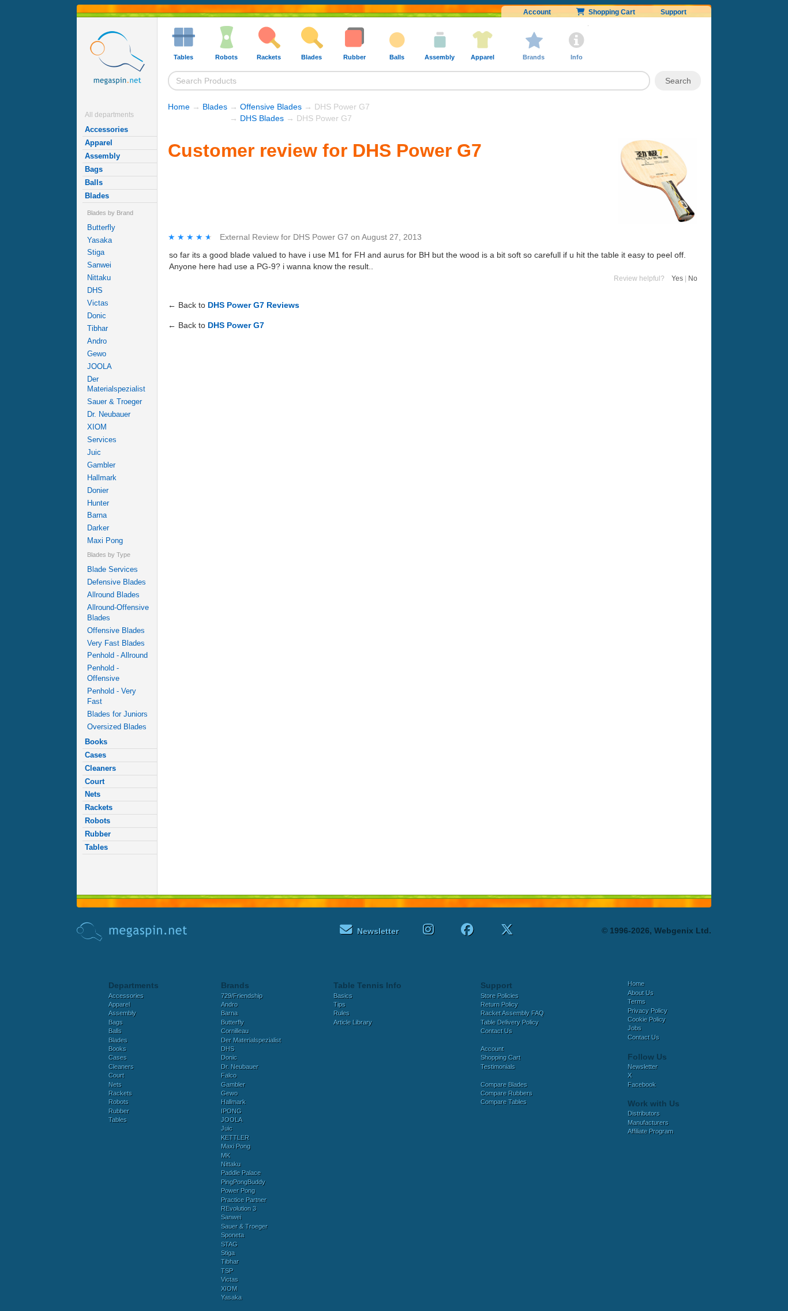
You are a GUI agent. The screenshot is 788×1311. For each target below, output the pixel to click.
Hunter (98, 503)
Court (94, 781)
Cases (95, 755)
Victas (97, 303)
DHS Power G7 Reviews (253, 305)
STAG (229, 1244)
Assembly (102, 156)
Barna (97, 515)
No (692, 278)
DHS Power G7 (236, 325)
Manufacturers (648, 1122)
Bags (94, 169)
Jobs (634, 1027)
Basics (342, 995)
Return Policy (499, 1004)
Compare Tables (504, 1101)
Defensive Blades (116, 582)
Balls (94, 182)
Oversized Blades (117, 726)
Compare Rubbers (506, 1093)
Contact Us (496, 1030)
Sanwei (99, 265)
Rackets (98, 807)
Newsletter (643, 1066)
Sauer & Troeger (114, 401)
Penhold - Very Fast (111, 696)
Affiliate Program (650, 1131)
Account (537, 12)
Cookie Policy (647, 1019)
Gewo (96, 353)
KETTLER (235, 1137)
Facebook (642, 1084)
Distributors (644, 1113)
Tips (339, 1004)
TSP (227, 1270)
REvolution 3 (238, 1208)
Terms (637, 1001)
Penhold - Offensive (103, 673)
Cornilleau (235, 1030)
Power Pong (238, 1190)
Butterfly (101, 227)
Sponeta (232, 1234)
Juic (94, 452)
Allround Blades (113, 594)
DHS (95, 290)
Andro (97, 341)
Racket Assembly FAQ (512, 1012)
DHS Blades (262, 118)
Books (96, 741)
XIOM (97, 427)
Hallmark (102, 477)
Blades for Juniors (117, 714)
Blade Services (112, 569)
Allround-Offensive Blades (118, 612)
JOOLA (99, 366)
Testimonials (498, 1066)
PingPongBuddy (243, 1181)
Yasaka (99, 240)
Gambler (101, 465)
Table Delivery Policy (510, 1022)
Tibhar (97, 328)
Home (179, 106)
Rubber (98, 834)
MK (225, 1155)
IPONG (231, 1110)
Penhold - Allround (117, 655)
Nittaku (99, 277)
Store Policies (500, 995)
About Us (641, 992)
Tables (96, 847)
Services (102, 439)
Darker (98, 527)
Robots (97, 820)
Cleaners (100, 768)
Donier (97, 490)
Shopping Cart (610, 12)
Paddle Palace (241, 1172)
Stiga (95, 252)
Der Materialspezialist (116, 384)
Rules (341, 1012)
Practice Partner (244, 1199)
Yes (677, 278)
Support (673, 12)
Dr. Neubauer (108, 414)
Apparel (98, 142)
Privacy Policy (647, 1010)
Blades (97, 195)
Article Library (352, 1022)
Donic (96, 315)
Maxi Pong (105, 540)
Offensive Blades (116, 630)
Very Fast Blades (116, 643)
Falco (229, 1075)
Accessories (106, 129)
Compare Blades (504, 1084)
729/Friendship (241, 995)
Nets (92, 794)
